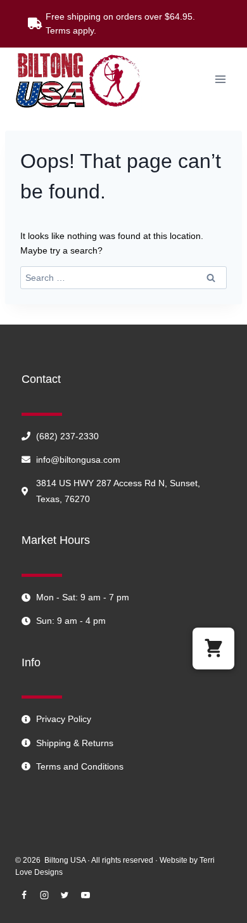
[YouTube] (85, 895)
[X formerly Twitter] (64, 895)
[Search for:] (123, 278)
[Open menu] (220, 79)
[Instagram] (44, 895)
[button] (213, 648)
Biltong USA (65, 860)
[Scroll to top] (218, 913)
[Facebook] (24, 895)
